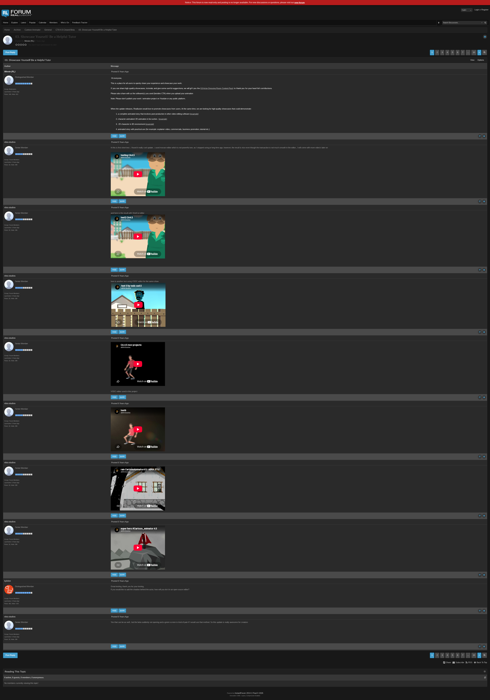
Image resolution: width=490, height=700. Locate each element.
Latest (23, 23)
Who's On (65, 23)
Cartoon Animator (32, 30)
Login (477, 10)
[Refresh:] (485, 678)
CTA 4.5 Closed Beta (65, 30)
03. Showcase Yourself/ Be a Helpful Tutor (98, 30)
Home (5, 23)
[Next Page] (479, 52)
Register (484, 10)
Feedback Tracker (79, 23)
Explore (14, 23)
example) (163, 119)
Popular (32, 23)
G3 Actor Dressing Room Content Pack (216, 88)
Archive (17, 30)
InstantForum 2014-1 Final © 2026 (249, 693)
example (194, 114)
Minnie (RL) (29, 41)
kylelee (7, 581)
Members (54, 23)
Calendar (42, 23)
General (48, 30)
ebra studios (9, 142)
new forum (299, 3)
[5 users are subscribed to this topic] (485, 37)
